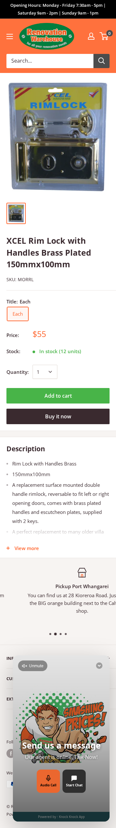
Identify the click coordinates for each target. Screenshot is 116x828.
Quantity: (17, 372)
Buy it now (58, 416)
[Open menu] (9, 36)
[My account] (91, 36)
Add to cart (58, 395)
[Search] (101, 61)
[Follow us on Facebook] (10, 753)
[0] (104, 36)
